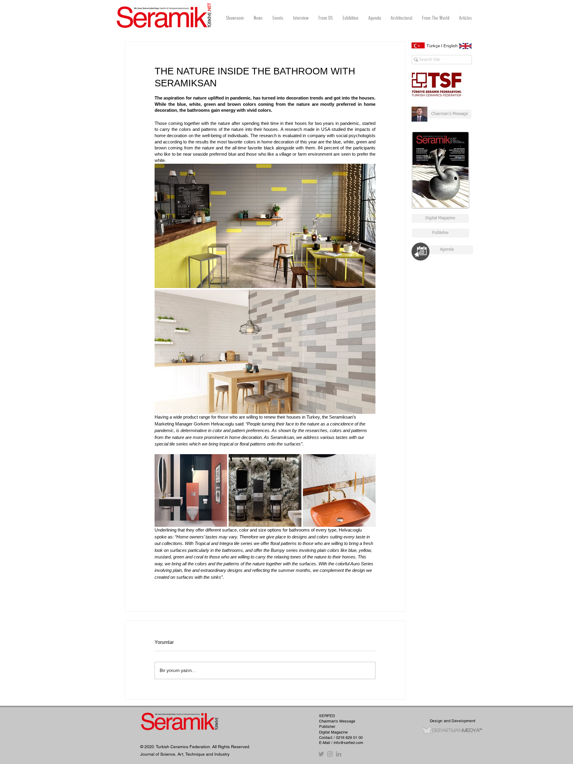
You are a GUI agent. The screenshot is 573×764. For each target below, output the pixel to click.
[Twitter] (321, 754)
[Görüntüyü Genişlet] (265, 226)
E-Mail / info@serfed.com (341, 742)
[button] (300, 18)
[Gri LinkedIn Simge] (338, 754)
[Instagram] (330, 754)
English (450, 45)
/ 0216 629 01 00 (348, 737)
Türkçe (433, 45)
